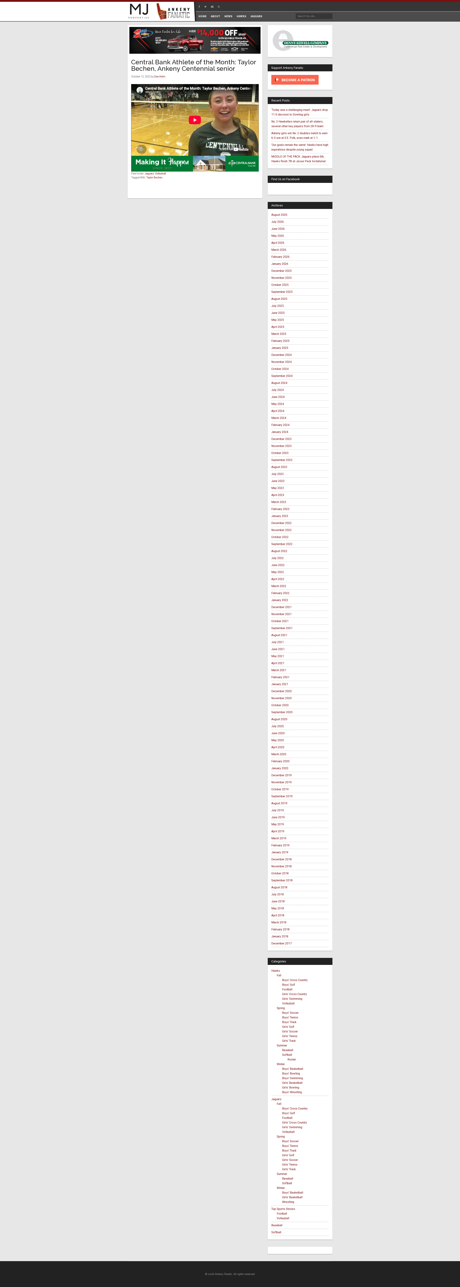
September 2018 (282, 880)
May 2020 (277, 740)
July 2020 (277, 726)
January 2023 (279, 516)
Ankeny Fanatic (174, 12)
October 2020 (280, 705)
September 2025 (282, 292)
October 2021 (280, 621)
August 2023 (279, 467)
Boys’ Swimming (292, 1078)
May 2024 (277, 404)
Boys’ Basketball (292, 1069)
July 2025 (277, 306)
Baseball (287, 1050)
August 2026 (279, 214)
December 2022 (281, 523)
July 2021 (277, 642)
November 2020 (281, 698)
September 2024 (282, 376)
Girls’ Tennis (289, 1036)
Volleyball (160, 173)
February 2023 (280, 509)
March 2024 (278, 418)
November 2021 (281, 614)
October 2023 (280, 453)
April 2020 (277, 747)
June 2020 (278, 733)
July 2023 (277, 474)
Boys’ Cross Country (295, 980)
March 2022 (278, 586)
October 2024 (280, 369)
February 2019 (280, 845)
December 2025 (281, 271)
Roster (292, 1059)
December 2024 (281, 355)
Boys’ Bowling (291, 1073)
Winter (281, 1064)
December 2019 (281, 775)
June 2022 (278, 565)
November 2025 (281, 278)
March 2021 (278, 670)
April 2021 (277, 663)
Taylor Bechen (154, 177)
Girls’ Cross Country (294, 994)
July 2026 (277, 221)
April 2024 (277, 411)
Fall (279, 975)
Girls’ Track (289, 1040)
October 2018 (280, 873)
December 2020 (281, 691)
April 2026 (277, 243)
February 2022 (280, 593)
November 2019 (281, 782)
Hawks (275, 970)
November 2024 (281, 362)
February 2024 (280, 425)
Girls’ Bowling (290, 1087)
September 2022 (282, 544)
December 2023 (281, 439)
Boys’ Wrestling (292, 1092)
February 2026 (280, 257)
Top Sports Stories (283, 1209)
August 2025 (279, 299)
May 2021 (277, 656)
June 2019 (278, 817)
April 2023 (277, 495)
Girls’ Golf (288, 1026)
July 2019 (277, 810)
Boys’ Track (289, 1022)
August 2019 (279, 803)
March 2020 (278, 754)
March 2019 (278, 838)
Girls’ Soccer (290, 1031)
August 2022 (279, 551)
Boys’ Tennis (290, 1017)
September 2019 (282, 796)
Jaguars (149, 173)
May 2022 (277, 572)
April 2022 (277, 579)
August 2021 (279, 635)
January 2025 (279, 348)
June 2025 (278, 313)
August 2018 (279, 887)
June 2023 (278, 481)
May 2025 (277, 320)
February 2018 (280, 929)
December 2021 (281, 607)
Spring (281, 1008)
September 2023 (282, 460)
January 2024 (279, 432)
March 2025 (278, 334)
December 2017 (281, 943)
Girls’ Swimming (292, 998)
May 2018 (277, 908)
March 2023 (278, 502)
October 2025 (280, 285)
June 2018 (278, 901)
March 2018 (278, 922)
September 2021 (282, 628)
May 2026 (277, 235)
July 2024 (277, 390)
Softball (287, 1055)
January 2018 (279, 936)
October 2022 (280, 537)
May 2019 (277, 824)
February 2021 (280, 677)
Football (287, 989)
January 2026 (279, 264)
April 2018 (277, 915)
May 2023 (277, 488)
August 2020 (279, 719)
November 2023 (281, 446)
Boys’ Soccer (290, 1012)
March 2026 (278, 250)
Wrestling (288, 1202)
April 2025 (277, 327)
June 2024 (278, 397)
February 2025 (280, 341)
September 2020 (282, 712)
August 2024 (279, 383)
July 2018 (277, 894)
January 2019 (279, 852)
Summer (282, 1045)
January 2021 (279, 684)
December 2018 (281, 859)
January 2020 (279, 768)
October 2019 (280, 789)
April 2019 (277, 831)
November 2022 (281, 530)
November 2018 (281, 866)
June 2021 (278, 649)
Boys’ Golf (288, 984)
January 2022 (279, 600)
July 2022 (277, 558)
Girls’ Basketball (292, 1083)
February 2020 (280, 761)
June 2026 (278, 228)
